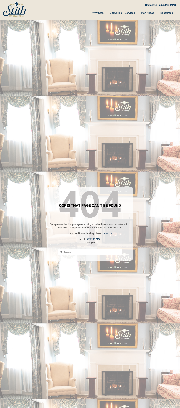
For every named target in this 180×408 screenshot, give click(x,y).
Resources (166, 12)
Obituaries (116, 12)
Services (130, 12)
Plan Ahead (147, 12)
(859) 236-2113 (93, 239)
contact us (107, 233)
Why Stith (98, 12)
